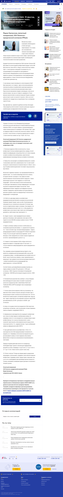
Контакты (43, 484)
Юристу (23, 1)
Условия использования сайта (5, 487)
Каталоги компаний (24, 483)
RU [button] (46, 1)
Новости (11, 4)
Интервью (24, 4)
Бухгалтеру (29, 1)
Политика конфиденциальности (5, 484)
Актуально (36, 4)
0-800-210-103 (41, 458)
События (30, 4)
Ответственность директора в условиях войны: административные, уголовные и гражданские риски (55, 82)
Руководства (23, 481)
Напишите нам (44, 481)
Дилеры (2, 481)
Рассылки (43, 483)
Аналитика (17, 4)
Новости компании (24, 479)
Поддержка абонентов (45, 479)
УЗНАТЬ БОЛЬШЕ (50, 109)
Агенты (2, 479)
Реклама (2, 488)
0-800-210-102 (55, 458)
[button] (1, 1)
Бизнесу (17, 1)
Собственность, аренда (8, 15)
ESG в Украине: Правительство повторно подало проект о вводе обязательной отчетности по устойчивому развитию (55, 49)
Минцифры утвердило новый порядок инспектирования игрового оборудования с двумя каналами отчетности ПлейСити (55, 57)
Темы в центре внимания (25, 484)
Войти (35, 416)
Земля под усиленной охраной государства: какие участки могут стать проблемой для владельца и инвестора (22, 433)
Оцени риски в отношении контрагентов (50, 130)
